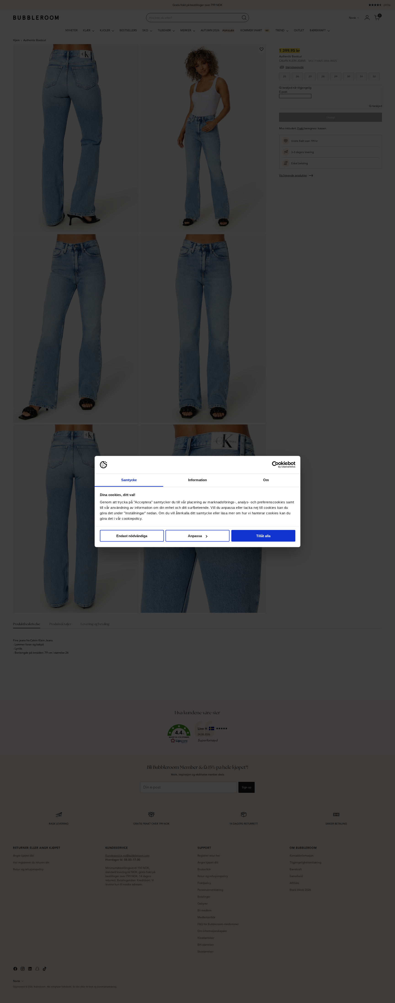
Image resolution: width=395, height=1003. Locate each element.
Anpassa (195, 536)
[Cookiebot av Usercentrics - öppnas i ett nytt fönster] (275, 464)
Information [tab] (197, 480)
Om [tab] (266, 480)
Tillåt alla (263, 536)
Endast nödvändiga (131, 536)
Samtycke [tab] (129, 480)
